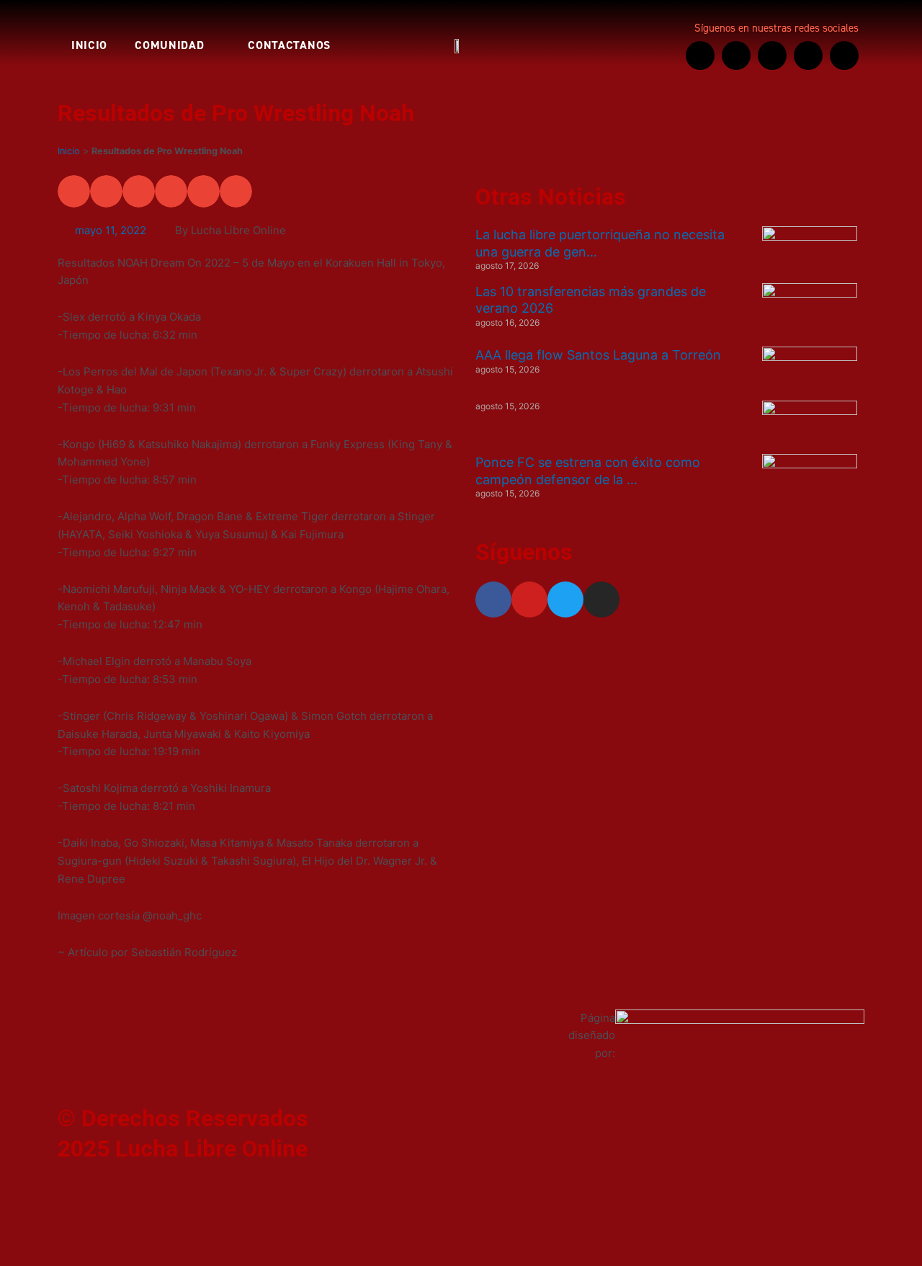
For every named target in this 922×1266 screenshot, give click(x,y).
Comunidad (169, 45)
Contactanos (289, 45)
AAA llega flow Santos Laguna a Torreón (598, 354)
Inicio (89, 45)
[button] (74, 191)
